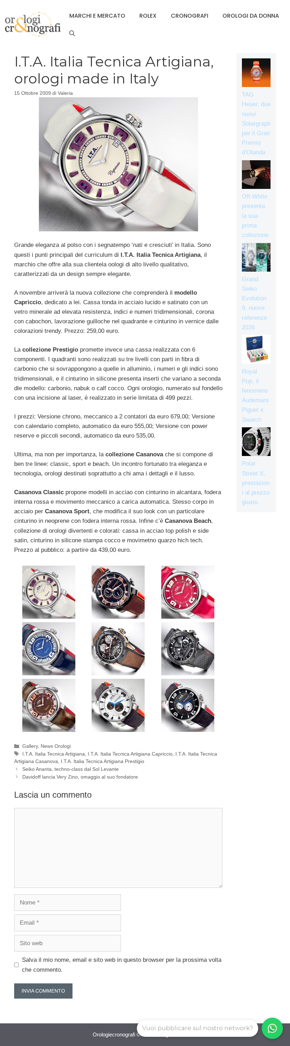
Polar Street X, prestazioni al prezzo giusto (255, 482)
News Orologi (56, 746)
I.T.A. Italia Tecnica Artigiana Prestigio (102, 761)
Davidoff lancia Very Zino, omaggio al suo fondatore (80, 777)
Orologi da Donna (250, 16)
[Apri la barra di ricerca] (72, 33)
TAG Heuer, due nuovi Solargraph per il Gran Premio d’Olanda (256, 123)
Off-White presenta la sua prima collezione (255, 215)
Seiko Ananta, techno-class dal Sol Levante (70, 769)
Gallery (30, 746)
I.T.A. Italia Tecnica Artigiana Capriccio (130, 754)
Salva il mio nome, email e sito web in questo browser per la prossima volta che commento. (121, 965)
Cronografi (189, 16)
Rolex (148, 16)
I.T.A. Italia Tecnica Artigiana (53, 754)
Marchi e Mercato (97, 16)
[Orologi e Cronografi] (33, 24)
